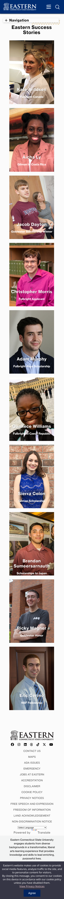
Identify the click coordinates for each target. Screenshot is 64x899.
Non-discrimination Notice (32, 821)
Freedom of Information (32, 809)
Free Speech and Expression (32, 803)
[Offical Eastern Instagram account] (19, 744)
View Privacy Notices (31, 886)
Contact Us (32, 750)
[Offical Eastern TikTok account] (38, 744)
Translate (44, 832)
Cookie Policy (32, 792)
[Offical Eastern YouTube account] (51, 744)
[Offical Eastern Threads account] (31, 744)
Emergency (32, 768)
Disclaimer (32, 786)
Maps (32, 756)
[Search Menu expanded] (57, 7)
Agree (32, 893)
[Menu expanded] (48, 7)
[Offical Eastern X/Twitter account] (44, 744)
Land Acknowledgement (32, 815)
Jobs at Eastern (32, 774)
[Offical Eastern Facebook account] (13, 744)
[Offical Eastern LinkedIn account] (25, 744)
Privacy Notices (32, 798)
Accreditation (32, 780)
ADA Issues (32, 762)
